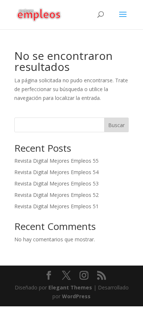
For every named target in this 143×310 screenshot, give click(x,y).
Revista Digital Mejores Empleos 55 (56, 160)
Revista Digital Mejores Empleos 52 (56, 194)
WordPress (76, 296)
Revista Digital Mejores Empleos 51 (56, 206)
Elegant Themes (70, 287)
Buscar (116, 125)
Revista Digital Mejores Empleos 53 (56, 183)
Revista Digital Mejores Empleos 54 (56, 172)
